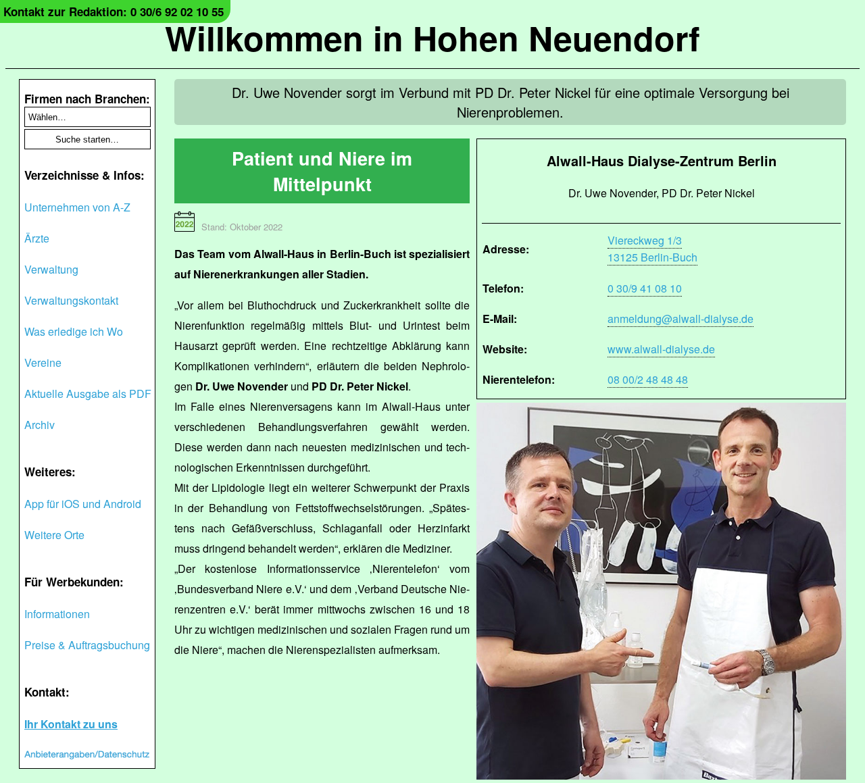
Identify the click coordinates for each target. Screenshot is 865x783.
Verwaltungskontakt (71, 300)
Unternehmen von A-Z (77, 207)
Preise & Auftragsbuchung (87, 645)
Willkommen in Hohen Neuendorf (432, 37)
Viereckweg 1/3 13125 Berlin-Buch (652, 248)
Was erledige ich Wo (73, 331)
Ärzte (36, 238)
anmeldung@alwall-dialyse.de (680, 318)
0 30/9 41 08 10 (645, 288)
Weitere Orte (54, 534)
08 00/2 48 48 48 (648, 379)
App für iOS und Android (82, 503)
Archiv (39, 424)
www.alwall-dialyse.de (661, 349)
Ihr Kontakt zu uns (71, 724)
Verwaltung (51, 269)
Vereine (42, 362)
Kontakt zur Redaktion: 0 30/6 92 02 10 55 (113, 11)
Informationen (57, 614)
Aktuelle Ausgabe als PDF (87, 393)
